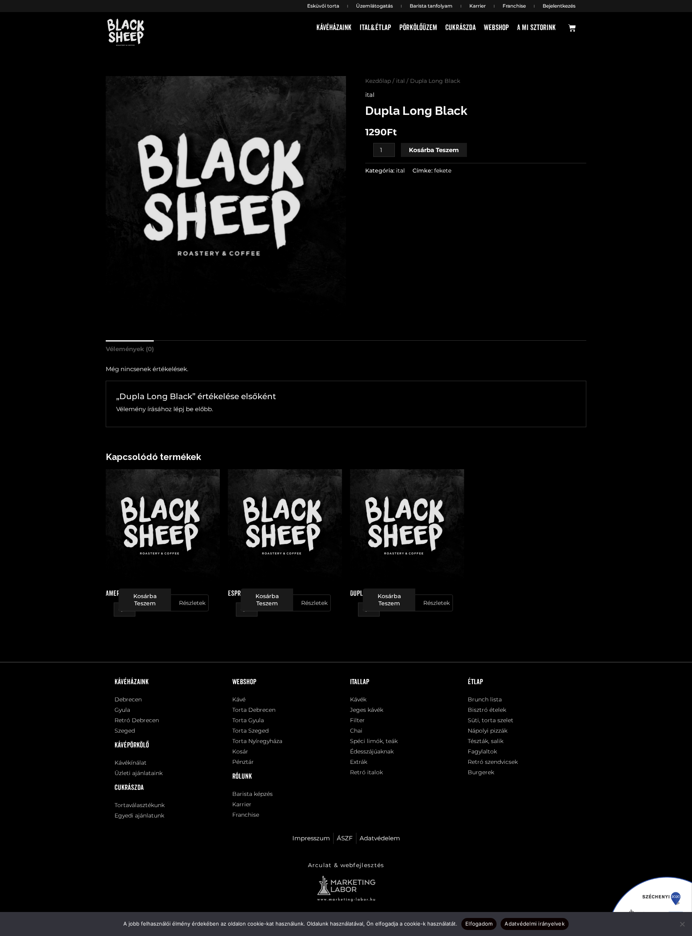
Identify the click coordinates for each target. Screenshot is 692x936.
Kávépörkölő (132, 745)
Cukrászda (460, 28)
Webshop (496, 28)
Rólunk (242, 776)
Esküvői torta (323, 6)
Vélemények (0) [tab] (130, 349)
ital (400, 81)
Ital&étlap (375, 28)
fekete (442, 170)
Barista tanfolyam (431, 6)
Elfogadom (479, 923)
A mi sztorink (536, 28)
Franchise (514, 6)
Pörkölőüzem (418, 28)
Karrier (477, 6)
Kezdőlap (378, 81)
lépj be (183, 409)
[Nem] (682, 924)
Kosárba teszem (434, 150)
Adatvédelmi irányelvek (535, 923)
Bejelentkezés (559, 6)
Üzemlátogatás (374, 6)
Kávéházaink (334, 28)
